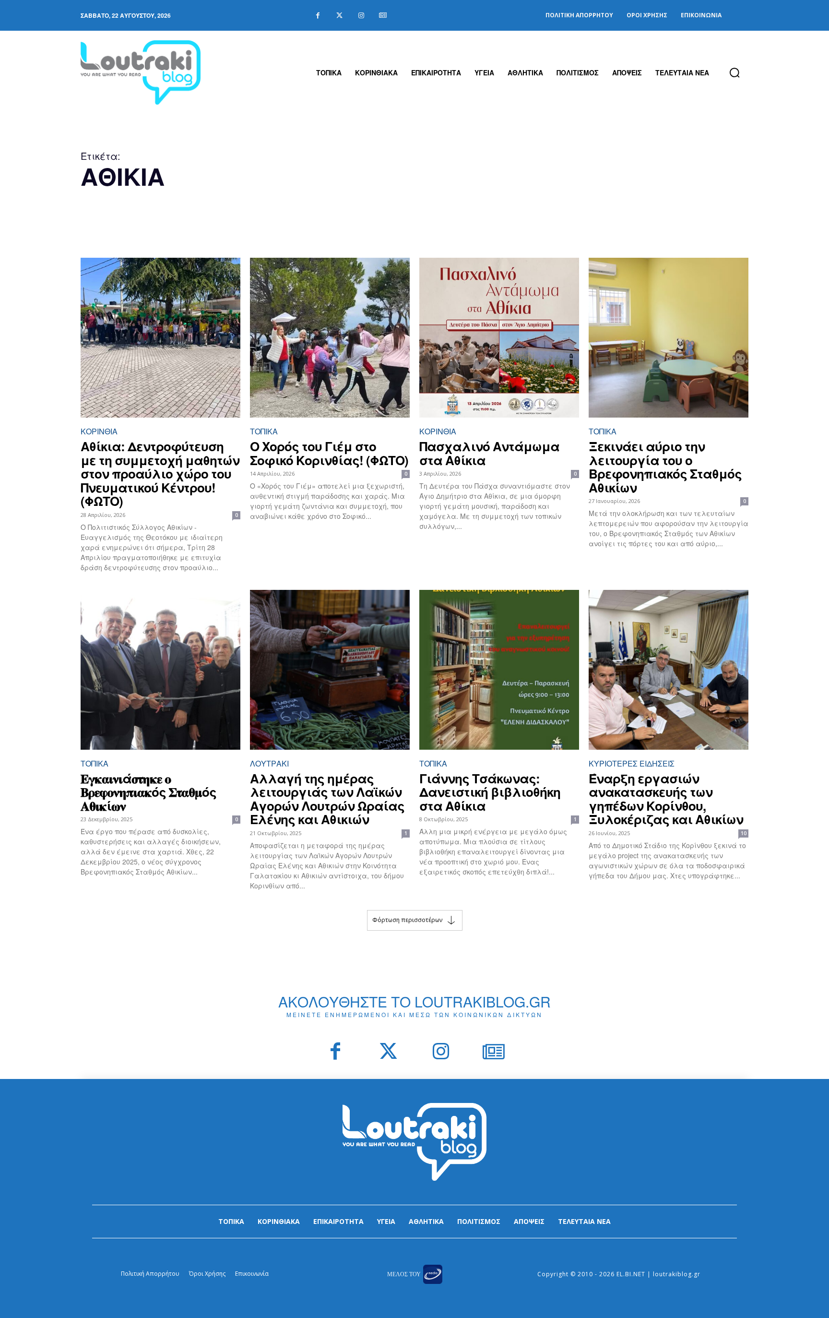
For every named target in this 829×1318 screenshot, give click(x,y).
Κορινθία (99, 431)
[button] (734, 72)
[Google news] (382, 15)
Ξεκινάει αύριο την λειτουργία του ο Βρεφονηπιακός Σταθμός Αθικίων (665, 466)
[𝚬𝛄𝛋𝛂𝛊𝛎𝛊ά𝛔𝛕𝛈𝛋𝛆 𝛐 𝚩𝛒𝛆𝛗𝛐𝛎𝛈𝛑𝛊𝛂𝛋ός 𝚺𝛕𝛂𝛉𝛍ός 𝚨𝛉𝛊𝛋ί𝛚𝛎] (160, 670)
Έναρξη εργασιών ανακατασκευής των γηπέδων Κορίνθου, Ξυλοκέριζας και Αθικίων (666, 798)
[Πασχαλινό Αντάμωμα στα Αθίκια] (499, 338)
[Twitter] (339, 15)
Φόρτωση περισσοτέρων (407, 920)
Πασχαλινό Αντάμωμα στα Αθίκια (489, 453)
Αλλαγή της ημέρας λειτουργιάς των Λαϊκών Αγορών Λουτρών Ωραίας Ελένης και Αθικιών (327, 798)
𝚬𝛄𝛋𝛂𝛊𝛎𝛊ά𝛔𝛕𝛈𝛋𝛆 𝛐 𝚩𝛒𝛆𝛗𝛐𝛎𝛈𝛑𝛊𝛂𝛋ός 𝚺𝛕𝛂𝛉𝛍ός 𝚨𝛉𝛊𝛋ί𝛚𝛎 (148, 792)
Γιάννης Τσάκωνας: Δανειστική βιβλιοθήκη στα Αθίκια (489, 792)
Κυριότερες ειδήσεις (632, 763)
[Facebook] (317, 15)
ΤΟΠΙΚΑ (264, 431)
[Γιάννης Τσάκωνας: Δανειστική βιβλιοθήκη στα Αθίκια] (499, 670)
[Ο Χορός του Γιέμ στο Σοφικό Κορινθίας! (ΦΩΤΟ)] (330, 338)
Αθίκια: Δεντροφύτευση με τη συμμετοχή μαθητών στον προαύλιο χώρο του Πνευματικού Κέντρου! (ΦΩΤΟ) (160, 473)
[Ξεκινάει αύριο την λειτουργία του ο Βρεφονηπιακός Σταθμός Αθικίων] (668, 338)
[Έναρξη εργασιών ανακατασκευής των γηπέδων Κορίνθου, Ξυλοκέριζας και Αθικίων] (668, 670)
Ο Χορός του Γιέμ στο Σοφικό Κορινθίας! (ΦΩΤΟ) (329, 453)
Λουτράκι (269, 763)
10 (743, 833)
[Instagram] (361, 15)
